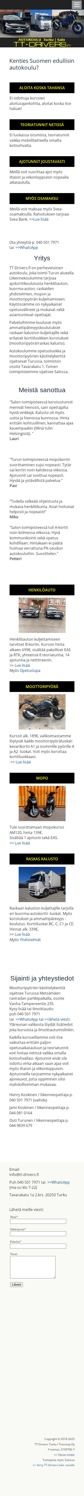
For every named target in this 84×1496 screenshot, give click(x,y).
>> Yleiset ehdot (64, 1455)
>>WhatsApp (27, 247)
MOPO (42, 778)
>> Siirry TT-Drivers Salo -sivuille (54, 1465)
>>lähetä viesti (57, 1019)
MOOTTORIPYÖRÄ (42, 686)
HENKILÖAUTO (42, 590)
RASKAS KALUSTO (42, 858)
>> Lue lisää (20, 665)
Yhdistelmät (30, 939)
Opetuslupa (30, 670)
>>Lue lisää (39, 219)
